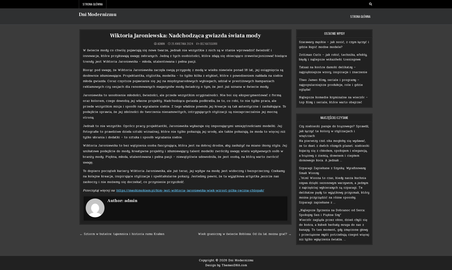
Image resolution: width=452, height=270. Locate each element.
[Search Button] (370, 4)
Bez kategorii (208, 44)
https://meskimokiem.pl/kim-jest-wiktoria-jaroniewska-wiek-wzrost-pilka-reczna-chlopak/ (190, 190)
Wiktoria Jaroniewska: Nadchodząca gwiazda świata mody (185, 35)
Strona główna (93, 4)
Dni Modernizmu (98, 15)
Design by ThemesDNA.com (226, 265)
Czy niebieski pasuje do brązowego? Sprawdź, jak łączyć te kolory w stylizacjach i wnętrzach (334, 131)
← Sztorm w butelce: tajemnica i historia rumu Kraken (122, 234)
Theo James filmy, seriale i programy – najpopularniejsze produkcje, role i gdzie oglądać (331, 85)
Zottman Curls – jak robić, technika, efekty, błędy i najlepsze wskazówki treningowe (333, 57)
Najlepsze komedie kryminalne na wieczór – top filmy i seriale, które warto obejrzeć (333, 100)
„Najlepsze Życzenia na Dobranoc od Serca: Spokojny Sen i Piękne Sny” (332, 213)
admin (161, 43)
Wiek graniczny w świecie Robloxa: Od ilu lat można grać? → (244, 234)
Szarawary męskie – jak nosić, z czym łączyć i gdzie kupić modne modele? (334, 44)
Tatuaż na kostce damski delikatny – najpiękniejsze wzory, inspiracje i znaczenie (333, 70)
